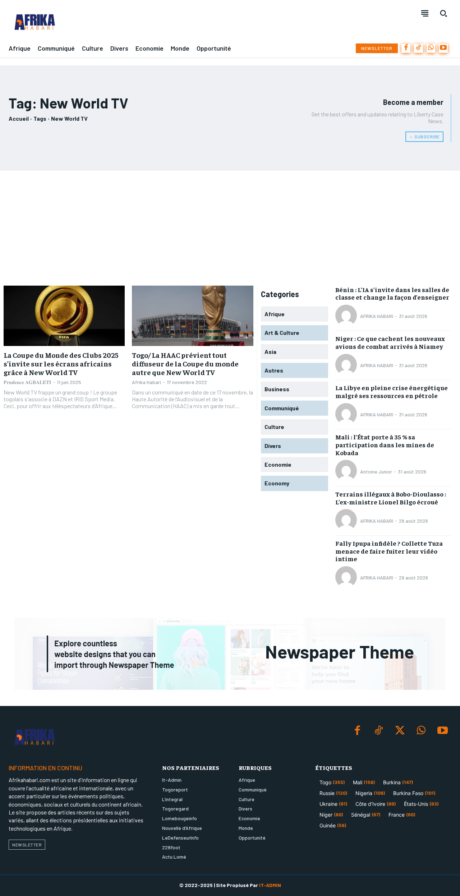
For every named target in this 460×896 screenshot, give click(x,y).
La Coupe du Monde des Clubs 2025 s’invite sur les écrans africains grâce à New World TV (61, 363)
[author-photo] (347, 316)
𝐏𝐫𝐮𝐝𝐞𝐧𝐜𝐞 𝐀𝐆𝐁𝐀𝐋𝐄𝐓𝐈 (27, 382)
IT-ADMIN (270, 885)
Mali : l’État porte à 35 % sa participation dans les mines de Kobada (384, 444)
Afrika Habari (146, 382)
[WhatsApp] (431, 48)
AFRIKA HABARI (376, 316)
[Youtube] (443, 48)
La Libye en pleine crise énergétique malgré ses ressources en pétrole (391, 391)
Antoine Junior (376, 471)
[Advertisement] (230, 228)
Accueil (19, 118)
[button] (443, 13)
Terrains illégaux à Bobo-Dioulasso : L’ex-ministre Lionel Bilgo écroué (390, 498)
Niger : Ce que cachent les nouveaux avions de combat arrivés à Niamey (390, 342)
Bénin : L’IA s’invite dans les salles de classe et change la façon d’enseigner (392, 293)
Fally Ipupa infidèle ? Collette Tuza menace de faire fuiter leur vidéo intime (389, 551)
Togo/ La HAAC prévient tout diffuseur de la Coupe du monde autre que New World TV (185, 363)
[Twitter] (400, 731)
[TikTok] (418, 48)
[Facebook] (405, 48)
